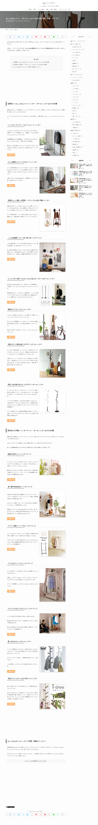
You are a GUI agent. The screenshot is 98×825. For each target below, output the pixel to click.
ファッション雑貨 (77, 136)
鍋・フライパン (77, 69)
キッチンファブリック (78, 49)
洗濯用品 (75, 149)
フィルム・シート (77, 77)
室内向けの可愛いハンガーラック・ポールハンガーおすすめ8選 (30, 64)
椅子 (75, 113)
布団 (75, 110)
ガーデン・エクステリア (78, 41)
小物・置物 (76, 141)
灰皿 (74, 152)
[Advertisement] (36, 85)
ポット (75, 57)
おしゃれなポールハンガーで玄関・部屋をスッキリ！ (28, 67)
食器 (75, 71)
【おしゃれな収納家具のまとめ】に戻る (35, 761)
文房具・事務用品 (77, 147)
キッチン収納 (76, 52)
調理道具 (75, 66)
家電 (74, 119)
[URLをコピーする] (62, 37)
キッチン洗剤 (76, 55)
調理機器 (75, 63)
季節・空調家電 (77, 124)
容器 (75, 60)
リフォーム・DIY (77, 74)
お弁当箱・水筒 (77, 46)
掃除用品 (75, 144)
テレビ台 (75, 99)
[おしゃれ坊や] (49, 3)
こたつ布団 (76, 88)
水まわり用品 (76, 80)
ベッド (75, 102)
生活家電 (75, 127)
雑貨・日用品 (76, 130)
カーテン (75, 85)
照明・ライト (76, 116)
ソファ (75, 91)
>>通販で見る (11, 154)
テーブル (75, 97)
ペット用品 (76, 138)
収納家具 (12, 807)
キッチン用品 (76, 44)
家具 (8, 807)
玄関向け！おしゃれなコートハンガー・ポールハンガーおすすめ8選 (31, 62)
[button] (10, 37)
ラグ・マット (76, 105)
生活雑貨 (76, 155)
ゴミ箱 (75, 133)
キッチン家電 (76, 122)
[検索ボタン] (69, 9)
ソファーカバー (77, 94)
